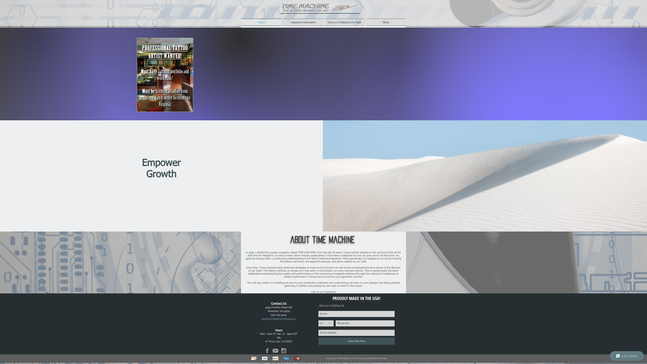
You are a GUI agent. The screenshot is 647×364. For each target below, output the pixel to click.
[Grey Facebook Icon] (267, 350)
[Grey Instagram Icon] (283, 350)
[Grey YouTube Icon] (275, 350)
